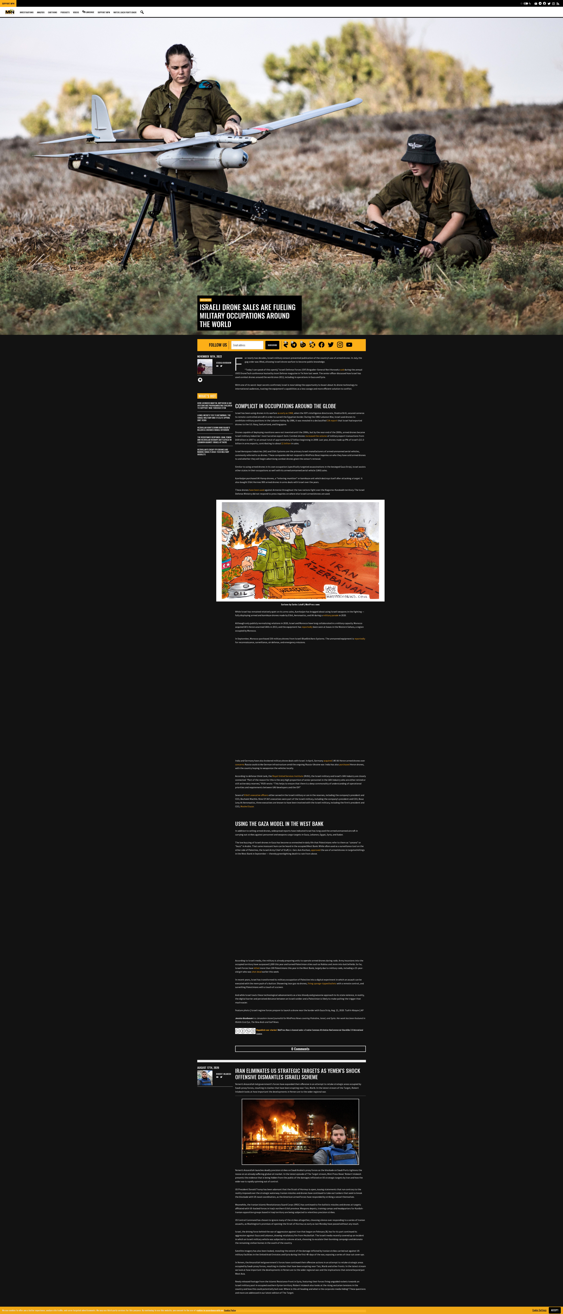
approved (315, 849)
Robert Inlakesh (223, 1074)
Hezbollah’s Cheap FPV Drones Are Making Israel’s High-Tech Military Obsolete (213, 452)
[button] (525, 3)
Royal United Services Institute (287, 776)
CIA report (332, 420)
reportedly (307, 626)
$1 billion (286, 443)
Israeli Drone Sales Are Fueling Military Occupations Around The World (248, 315)
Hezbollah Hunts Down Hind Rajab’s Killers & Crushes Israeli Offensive (213, 428)
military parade (330, 615)
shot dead (257, 971)
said (342, 369)
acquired (328, 760)
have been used (256, 489)
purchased (344, 764)
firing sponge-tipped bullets (322, 983)
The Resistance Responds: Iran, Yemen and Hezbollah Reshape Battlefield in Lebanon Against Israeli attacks (214, 440)
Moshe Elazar (247, 806)
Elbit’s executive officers (256, 795)
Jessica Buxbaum (223, 363)
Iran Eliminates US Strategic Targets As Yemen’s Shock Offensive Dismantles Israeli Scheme (297, 1074)
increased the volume (316, 435)
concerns (239, 764)
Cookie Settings (539, 1310)
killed (256, 968)
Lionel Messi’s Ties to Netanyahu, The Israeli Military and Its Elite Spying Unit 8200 (214, 418)
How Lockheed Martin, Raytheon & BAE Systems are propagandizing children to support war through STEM (214, 405)
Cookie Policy (230, 1310)
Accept (554, 1310)
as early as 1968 (285, 413)
